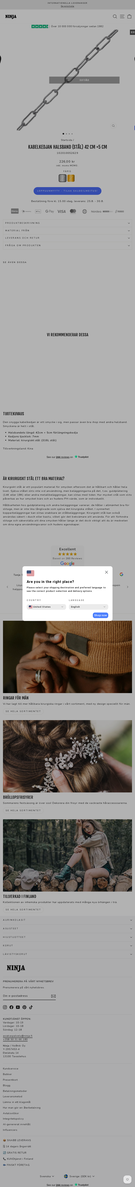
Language (77, 600)
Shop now (100, 615)
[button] (106, 572)
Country (34, 600)
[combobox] (40, 607)
